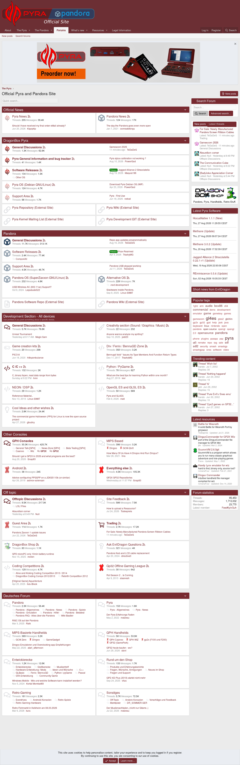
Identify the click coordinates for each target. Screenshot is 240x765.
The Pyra (22, 30)
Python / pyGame (63, 672)
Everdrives (21, 699)
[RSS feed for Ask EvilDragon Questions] (143, 544)
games (227, 313)
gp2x (195, 322)
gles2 (221, 318)
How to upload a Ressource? (121, 508)
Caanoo (20, 451)
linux (206, 326)
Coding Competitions (26, 566)
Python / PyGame (118, 366)
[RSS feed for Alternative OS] (128, 277)
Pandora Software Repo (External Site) (38, 302)
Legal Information (121, 30)
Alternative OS (116, 277)
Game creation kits (24, 346)
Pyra (109, 602)
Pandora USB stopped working (125, 265)
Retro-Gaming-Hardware (28, 702)
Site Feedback (116, 499)
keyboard (197, 325)
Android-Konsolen (42, 699)
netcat (127, 198)
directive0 (126, 555)
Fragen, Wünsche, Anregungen (126, 669)
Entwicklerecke (22, 659)
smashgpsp (199, 349)
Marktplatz (115, 702)
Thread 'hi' (203, 384)
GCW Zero (21, 639)
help (214, 322)
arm (202, 305)
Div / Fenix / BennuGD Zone (125, 346)
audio (209, 305)
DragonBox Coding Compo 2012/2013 (35, 576)
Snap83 (32, 459)
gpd (209, 322)
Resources (98, 30)
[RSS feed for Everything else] (130, 468)
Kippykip (31, 128)
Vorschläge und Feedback (162, 699)
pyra (229, 337)
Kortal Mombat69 (35, 683)
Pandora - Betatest (74, 612)
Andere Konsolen (134, 699)
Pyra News (19, 116)
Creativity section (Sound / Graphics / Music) (135, 325)
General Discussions (27, 147)
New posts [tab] (200, 124)
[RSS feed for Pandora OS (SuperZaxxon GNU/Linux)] (67, 277)
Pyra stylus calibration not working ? (128, 158)
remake (202, 342)
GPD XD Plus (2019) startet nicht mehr (126, 677)
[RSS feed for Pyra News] (29, 116)
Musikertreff (63, 666)
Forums (61, 30)
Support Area (21, 196)
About (8, 30)
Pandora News (116, 116)
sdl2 (195, 346)
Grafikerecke (44, 666)
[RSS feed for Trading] (119, 523)
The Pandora (42, 30)
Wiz (32, 451)
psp (221, 338)
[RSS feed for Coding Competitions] (42, 566)
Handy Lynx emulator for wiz (213, 465)
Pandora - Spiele (77, 609)
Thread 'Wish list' (207, 363)
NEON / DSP (21, 387)
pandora (221, 332)
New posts (7, 35)
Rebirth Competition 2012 (75, 576)
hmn (35, 378)
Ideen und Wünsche (62, 669)
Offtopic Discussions (27, 499)
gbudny (31, 422)
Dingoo (113, 448)
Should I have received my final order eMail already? (39, 125)
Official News (13, 109)
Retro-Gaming (21, 692)
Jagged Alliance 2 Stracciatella (129, 169)
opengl (221, 329)
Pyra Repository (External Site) (32, 207)
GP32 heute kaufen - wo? (119, 647)
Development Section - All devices (29, 316)
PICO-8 (16, 354)
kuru (28, 710)
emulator (197, 313)
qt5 (194, 342)
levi (123, 378)
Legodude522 (33, 289)
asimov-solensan (35, 480)
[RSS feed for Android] (24, 468)
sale (221, 342)
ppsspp (214, 338)
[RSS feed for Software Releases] (40, 170)
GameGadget (53, 639)
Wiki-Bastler (67, 615)
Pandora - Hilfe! (51, 612)
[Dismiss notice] (234, 44)
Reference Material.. (22, 395)
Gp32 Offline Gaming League (125, 566)
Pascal (81, 672)
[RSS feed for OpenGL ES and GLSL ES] (144, 387)
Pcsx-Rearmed (121, 251)
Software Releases (25, 170)
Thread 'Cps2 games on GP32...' (216, 404)
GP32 (56, 451)
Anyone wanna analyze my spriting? (124, 334)
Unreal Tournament (22, 334)
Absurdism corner (21, 511)
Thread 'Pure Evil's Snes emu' (214, 394)
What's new (77, 30)
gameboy (217, 313)
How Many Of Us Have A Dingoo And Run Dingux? (132, 453)
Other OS (20, 177)
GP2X (43, 451)
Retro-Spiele (64, 699)
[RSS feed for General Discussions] (44, 147)
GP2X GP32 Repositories (119, 477)
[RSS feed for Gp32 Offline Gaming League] (147, 566)
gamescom (198, 318)
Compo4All (21, 258)
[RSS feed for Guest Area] (29, 523)
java (226, 322)
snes (208, 349)
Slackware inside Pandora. (120, 289)
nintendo (215, 325)
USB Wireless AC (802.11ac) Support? (32, 286)
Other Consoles (15, 434)
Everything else (117, 468)
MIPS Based (114, 441)
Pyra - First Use (117, 195)
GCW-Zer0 (128, 448)
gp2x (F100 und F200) (155, 639)
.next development (119, 284)
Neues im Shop (156, 669)
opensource (206, 333)
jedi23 (125, 336)
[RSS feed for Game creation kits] (39, 346)
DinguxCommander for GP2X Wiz (216, 436)
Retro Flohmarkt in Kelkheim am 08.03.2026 (34, 707)
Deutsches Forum (16, 595)
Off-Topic (114, 699)
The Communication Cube (214, 163)
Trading (111, 523)
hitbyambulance (35, 357)
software (217, 349)
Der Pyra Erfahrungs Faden (120, 614)
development (223, 309)
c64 (226, 305)
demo (212, 309)
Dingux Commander (209, 475)
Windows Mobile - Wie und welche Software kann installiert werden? (47, 680)
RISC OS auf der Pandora (25, 620)
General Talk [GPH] (25, 448)
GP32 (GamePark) (118, 642)
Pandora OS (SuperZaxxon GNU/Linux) (38, 277)
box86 (218, 305)
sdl (227, 342)
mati (122, 398)
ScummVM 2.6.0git (208, 449)
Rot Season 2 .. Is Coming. (120, 575)
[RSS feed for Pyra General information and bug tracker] (73, 158)
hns (123, 455)
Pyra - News (142, 609)
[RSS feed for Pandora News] (128, 116)
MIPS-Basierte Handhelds (29, 632)
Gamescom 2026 (118, 146)
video (226, 349)
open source (210, 329)
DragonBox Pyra (15, 140)
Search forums (23, 35)
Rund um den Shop (119, 659)
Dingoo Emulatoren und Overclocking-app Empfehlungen (41, 644)
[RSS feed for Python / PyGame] (132, 366)
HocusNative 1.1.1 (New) (208, 218)
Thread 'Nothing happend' (212, 373)
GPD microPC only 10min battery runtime (33, 553)
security (204, 346)
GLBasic (20, 672)
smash (213, 346)
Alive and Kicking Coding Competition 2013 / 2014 (41, 573)
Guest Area (19, 523)
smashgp (222, 346)
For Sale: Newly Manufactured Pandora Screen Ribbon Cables (138, 531)
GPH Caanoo (116, 639)
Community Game (48, 675)
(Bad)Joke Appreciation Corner (216, 173)
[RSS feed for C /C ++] (24, 366)
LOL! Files (21, 506)
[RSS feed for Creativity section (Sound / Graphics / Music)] (167, 325)
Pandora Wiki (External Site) (125, 302)
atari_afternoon (35, 647)
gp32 (202, 322)
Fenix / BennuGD (39, 672)
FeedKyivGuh (229, 507)
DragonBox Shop (23, 544)
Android (17, 468)
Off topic (9, 492)
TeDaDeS (132, 149)
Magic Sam (41, 336)
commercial (200, 309)
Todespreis (126, 511)
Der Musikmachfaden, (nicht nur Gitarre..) (127, 707)
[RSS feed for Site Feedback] (128, 499)
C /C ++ (17, 366)
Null (37, 514)
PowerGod (130, 161)
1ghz (195, 305)
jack (220, 322)
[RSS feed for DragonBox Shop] (37, 544)
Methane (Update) (204, 231)
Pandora (9, 233)
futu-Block (32, 583)
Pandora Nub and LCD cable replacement (127, 553)
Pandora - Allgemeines (27, 609)
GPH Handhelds (117, 632)
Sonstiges (113, 692)
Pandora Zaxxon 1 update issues (29, 532)
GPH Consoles (22, 441)
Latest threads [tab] (216, 124)
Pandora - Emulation (26, 612)
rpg (215, 342)
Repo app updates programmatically (128, 239)
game (207, 313)
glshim (228, 319)
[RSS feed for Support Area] (32, 196)
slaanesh (124, 578)
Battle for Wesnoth (208, 424)
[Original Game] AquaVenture (27, 580)
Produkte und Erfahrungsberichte (127, 666)
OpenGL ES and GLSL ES (124, 387)
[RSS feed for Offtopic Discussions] (44, 499)
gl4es (211, 318)
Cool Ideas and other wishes (31, 408)
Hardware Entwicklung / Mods (31, 669)
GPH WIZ (133, 639)
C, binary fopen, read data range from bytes (34, 375)
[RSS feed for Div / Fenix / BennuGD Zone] (146, 346)
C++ (81, 669)
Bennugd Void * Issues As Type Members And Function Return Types (141, 354)
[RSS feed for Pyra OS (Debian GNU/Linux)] (53, 184)
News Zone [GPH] (51, 448)
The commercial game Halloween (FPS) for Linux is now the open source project (49, 418)
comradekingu (127, 128)
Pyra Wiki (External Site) (122, 207)
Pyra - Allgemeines (119, 609)
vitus (124, 680)
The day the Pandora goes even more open (128, 125)
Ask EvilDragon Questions (124, 544)
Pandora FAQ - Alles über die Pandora (35, 615)
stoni (124, 650)
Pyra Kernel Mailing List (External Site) (38, 219)
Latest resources (204, 419)
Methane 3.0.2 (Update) (207, 244)
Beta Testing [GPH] (75, 448)
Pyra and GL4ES (115, 395)
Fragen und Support (120, 672)
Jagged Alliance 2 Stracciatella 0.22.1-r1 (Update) (211, 258)
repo (209, 342)
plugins (205, 338)
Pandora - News (54, 609)
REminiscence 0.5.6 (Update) (210, 273)
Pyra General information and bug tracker (41, 158)
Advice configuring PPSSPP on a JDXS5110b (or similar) (41, 477)
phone (196, 338)
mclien (31, 556)
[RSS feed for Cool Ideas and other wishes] (52, 408)
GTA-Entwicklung (24, 675)
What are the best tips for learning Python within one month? (137, 375)
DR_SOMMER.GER (137, 702)
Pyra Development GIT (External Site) (131, 219)
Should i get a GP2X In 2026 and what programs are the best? (43, 456)
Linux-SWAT (127, 292)
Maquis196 (130, 172)
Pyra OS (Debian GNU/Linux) (31, 184)
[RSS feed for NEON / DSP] (31, 387)
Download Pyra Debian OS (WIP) (126, 184)
